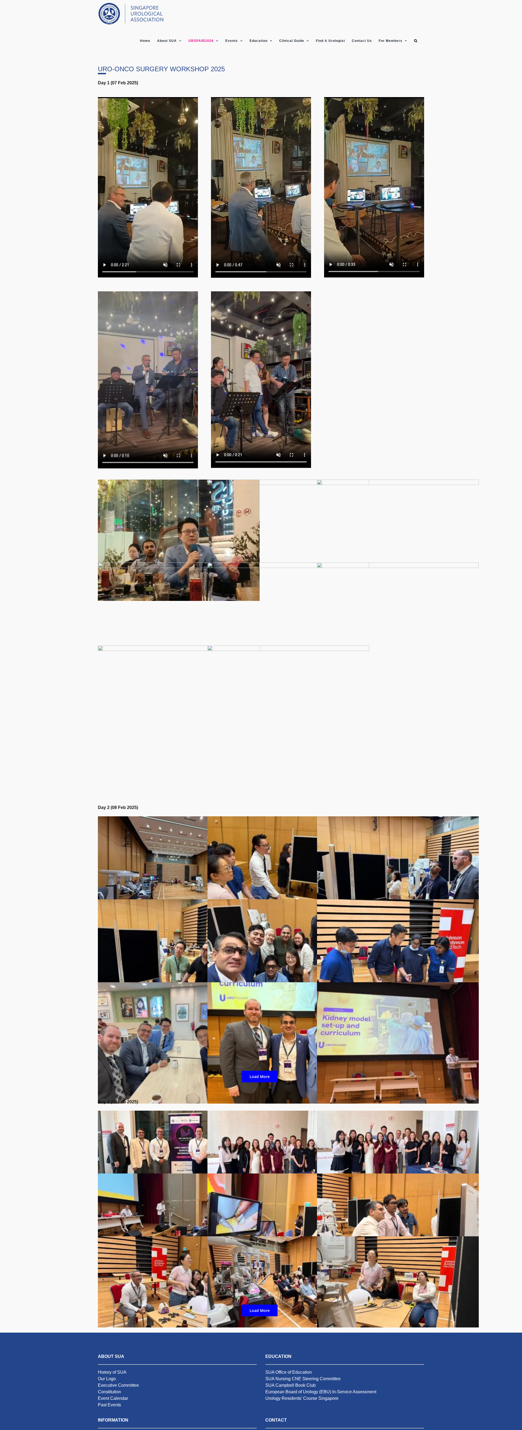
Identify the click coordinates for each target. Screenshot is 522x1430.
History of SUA (112, 1372)
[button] (415, 40)
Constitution (109, 1391)
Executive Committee (118, 1385)
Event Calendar (113, 1398)
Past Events (109, 1405)
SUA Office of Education (288, 1372)
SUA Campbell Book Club (290, 1385)
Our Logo (107, 1378)
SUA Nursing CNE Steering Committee (303, 1378)
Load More (260, 1076)
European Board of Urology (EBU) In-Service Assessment (320, 1391)
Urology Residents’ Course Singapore (301, 1398)
